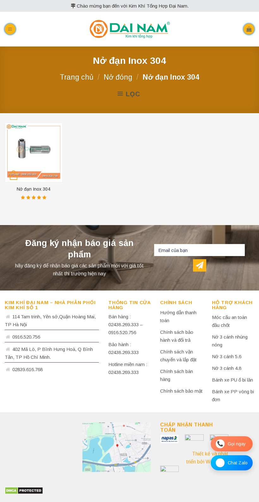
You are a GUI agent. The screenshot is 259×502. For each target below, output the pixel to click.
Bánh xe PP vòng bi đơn (233, 395)
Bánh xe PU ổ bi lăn (232, 380)
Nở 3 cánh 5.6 (226, 356)
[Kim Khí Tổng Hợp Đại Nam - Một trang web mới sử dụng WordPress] (129, 29)
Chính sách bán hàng (176, 375)
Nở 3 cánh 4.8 (226, 368)
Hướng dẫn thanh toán (178, 316)
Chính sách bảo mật (181, 391)
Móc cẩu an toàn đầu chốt (229, 321)
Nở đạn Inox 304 (33, 189)
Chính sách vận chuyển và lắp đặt (178, 355)
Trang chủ (76, 77)
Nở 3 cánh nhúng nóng (230, 340)
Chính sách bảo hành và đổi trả (176, 336)
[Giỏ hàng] (249, 29)
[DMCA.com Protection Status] (24, 490)
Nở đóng (118, 77)
